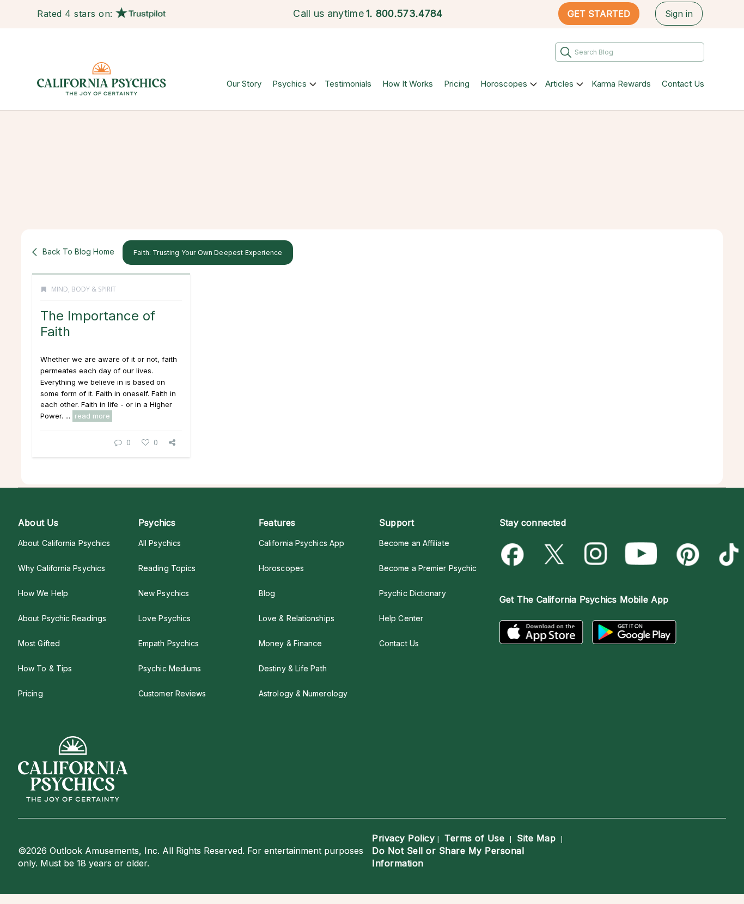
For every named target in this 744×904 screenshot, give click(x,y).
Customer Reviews (172, 693)
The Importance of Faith (97, 323)
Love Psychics (164, 618)
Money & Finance (290, 643)
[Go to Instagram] (596, 554)
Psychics (289, 83)
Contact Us (683, 83)
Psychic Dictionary (412, 593)
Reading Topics (167, 568)
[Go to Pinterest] (686, 554)
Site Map (536, 838)
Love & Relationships (296, 618)
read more (92, 415)
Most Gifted (39, 643)
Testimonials (348, 83)
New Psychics (163, 593)
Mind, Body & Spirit (83, 289)
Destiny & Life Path (293, 668)
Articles (559, 83)
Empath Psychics (168, 643)
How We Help (43, 593)
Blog (267, 593)
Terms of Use (474, 838)
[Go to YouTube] (641, 554)
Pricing (456, 83)
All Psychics (159, 543)
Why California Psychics (61, 568)
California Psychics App (301, 543)
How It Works (407, 83)
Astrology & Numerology (303, 693)
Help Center (401, 618)
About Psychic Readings (62, 618)
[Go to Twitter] (555, 554)
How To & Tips (45, 668)
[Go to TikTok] (727, 554)
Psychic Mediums (169, 668)
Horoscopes (503, 83)
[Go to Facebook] (514, 554)
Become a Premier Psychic (428, 568)
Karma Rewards (621, 83)
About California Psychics (64, 543)
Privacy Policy (403, 838)
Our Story (244, 83)
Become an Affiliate (414, 543)
